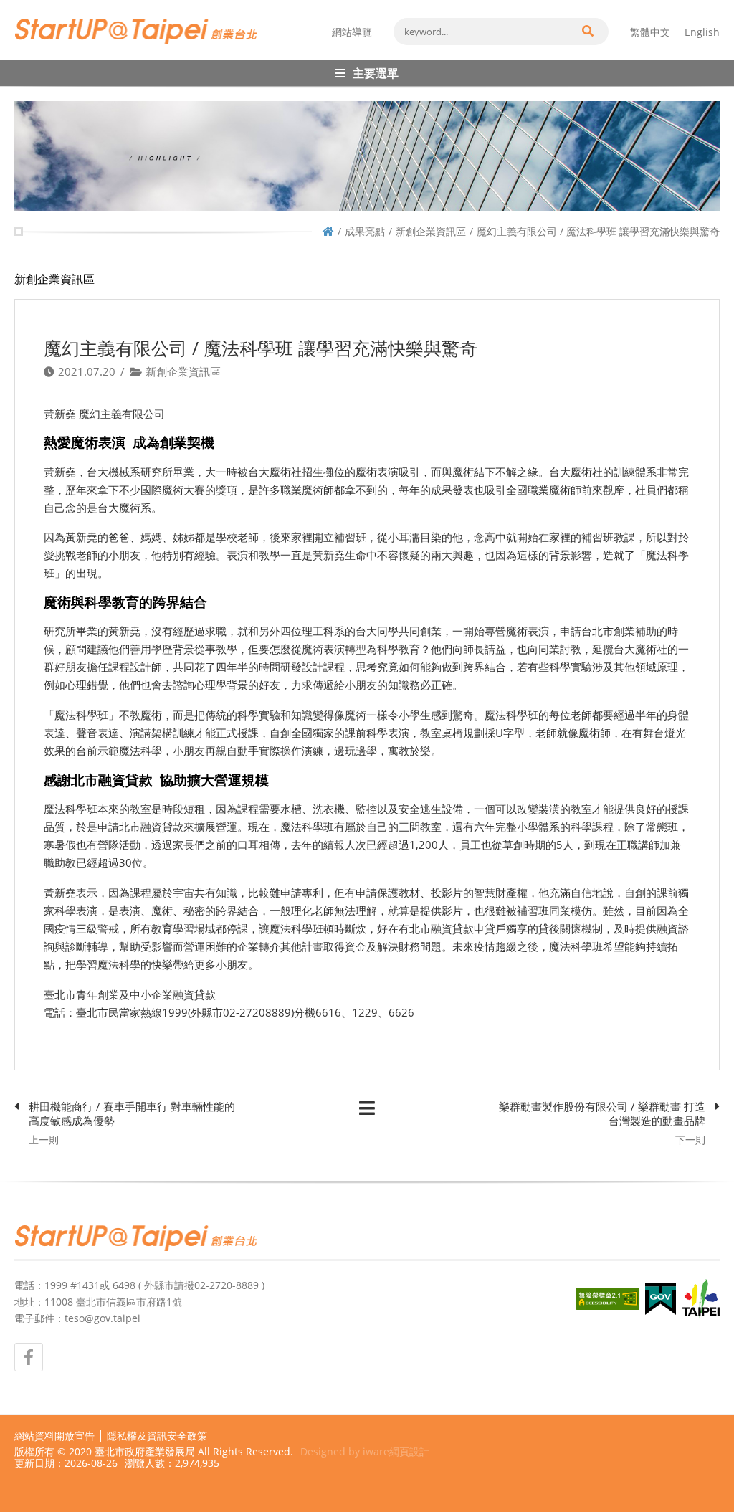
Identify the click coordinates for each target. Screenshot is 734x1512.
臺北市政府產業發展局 (145, 1451)
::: (18, 5)
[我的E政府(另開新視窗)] (660, 1299)
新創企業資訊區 (431, 231)
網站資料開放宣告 (54, 1435)
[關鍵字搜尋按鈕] (587, 31)
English (702, 32)
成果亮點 (365, 231)
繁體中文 (650, 32)
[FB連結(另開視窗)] (28, 1357)
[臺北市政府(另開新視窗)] (701, 1299)
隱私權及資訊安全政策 (157, 1435)
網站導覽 (352, 32)
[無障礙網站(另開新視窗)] (607, 1299)
